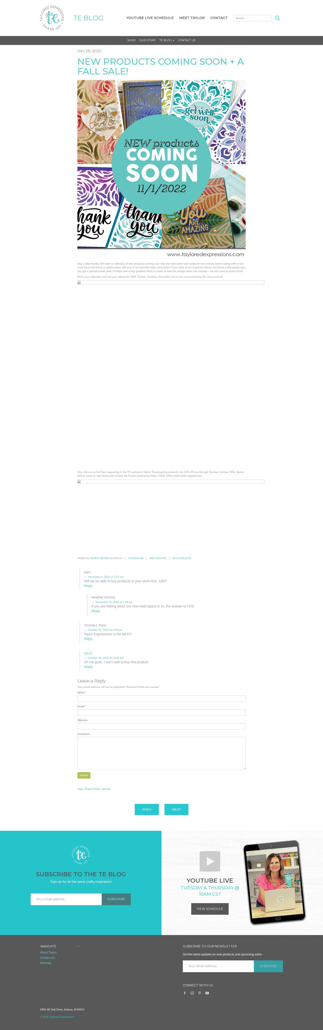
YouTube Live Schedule (150, 18)
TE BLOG (88, 18)
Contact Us (187, 40)
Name (80, 692)
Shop (131, 40)
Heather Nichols (99, 558)
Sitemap (45, 963)
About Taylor (48, 952)
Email (80, 706)
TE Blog (165, 40)
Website (82, 720)
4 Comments (135, 558)
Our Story (147, 40)
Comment (83, 733)
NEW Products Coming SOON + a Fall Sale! (160, 66)
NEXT (176, 809)
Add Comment (157, 558)
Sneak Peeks (92, 788)
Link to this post (181, 558)
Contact (219, 18)
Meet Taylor (192, 18)
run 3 (88, 653)
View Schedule (210, 909)
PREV (146, 809)
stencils (105, 788)
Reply (88, 586)
